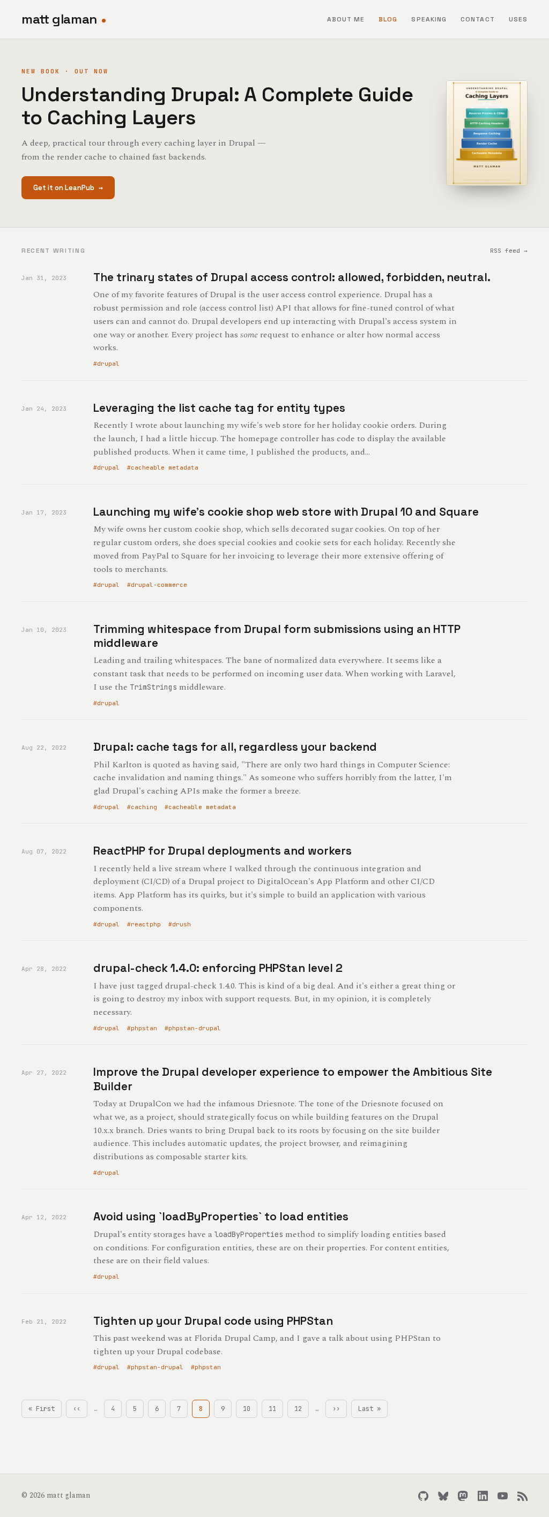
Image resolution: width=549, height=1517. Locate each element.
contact (478, 19)
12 (301, 1409)
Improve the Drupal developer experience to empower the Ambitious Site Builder (292, 1079)
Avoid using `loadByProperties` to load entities (220, 1216)
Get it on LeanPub (68, 187)
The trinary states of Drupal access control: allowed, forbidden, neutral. (292, 277)
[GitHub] (423, 1496)
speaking (429, 19)
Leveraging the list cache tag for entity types (219, 408)
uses (518, 19)
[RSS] (522, 1496)
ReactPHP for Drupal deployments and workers (222, 850)
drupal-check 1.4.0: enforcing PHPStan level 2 (218, 968)
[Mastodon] (463, 1496)
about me (346, 19)
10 (250, 1409)
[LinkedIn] (483, 1496)
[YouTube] (503, 1496)
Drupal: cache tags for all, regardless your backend (235, 746)
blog (388, 19)
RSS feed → (509, 250)
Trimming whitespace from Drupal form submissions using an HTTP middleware (277, 636)
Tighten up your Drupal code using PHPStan (213, 1321)
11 (276, 1409)
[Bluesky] (443, 1496)
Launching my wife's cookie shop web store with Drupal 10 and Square (286, 511)
